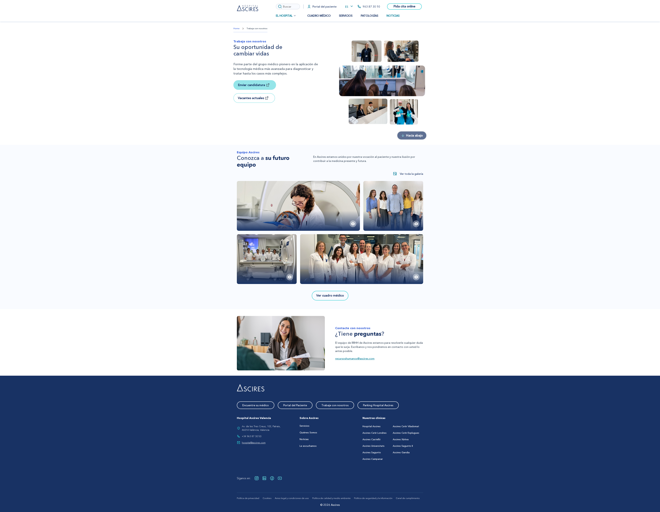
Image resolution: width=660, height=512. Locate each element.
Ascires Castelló (371, 439)
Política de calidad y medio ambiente (331, 498)
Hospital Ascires (371, 426)
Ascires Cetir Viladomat (406, 426)
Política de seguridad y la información (373, 498)
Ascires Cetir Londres (374, 432)
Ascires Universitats (373, 445)
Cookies (267, 498)
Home (236, 28)
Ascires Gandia (401, 452)
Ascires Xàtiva (401, 439)
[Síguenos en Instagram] (256, 478)
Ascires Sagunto (371, 452)
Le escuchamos (308, 446)
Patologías (369, 15)
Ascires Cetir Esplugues (406, 432)
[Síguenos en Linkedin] (264, 478)
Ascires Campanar (372, 458)
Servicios (346, 15)
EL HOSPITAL (284, 15)
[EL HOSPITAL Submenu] (296, 15)
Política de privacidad (248, 498)
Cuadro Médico (319, 15)
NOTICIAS (393, 15)
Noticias (304, 439)
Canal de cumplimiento (408, 498)
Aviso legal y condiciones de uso (292, 498)
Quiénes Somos (308, 432)
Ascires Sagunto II (403, 445)
